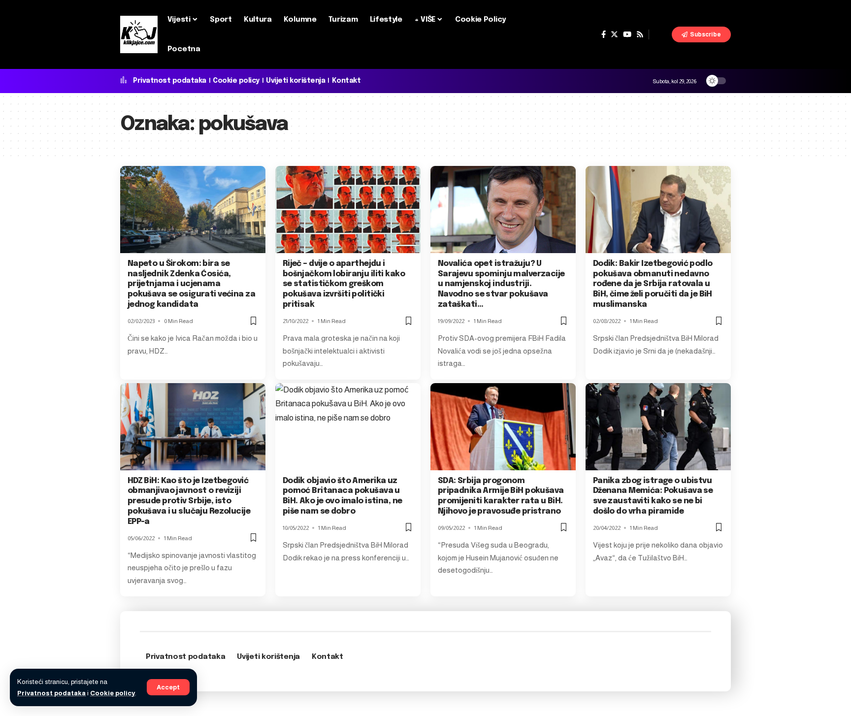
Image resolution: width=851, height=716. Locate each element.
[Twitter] (614, 34)
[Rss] (640, 34)
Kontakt (346, 80)
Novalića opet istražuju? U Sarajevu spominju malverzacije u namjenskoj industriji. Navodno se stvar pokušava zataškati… (501, 284)
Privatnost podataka (51, 693)
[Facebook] (603, 34)
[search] (660, 34)
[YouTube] (627, 34)
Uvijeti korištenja (295, 80)
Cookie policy (112, 693)
